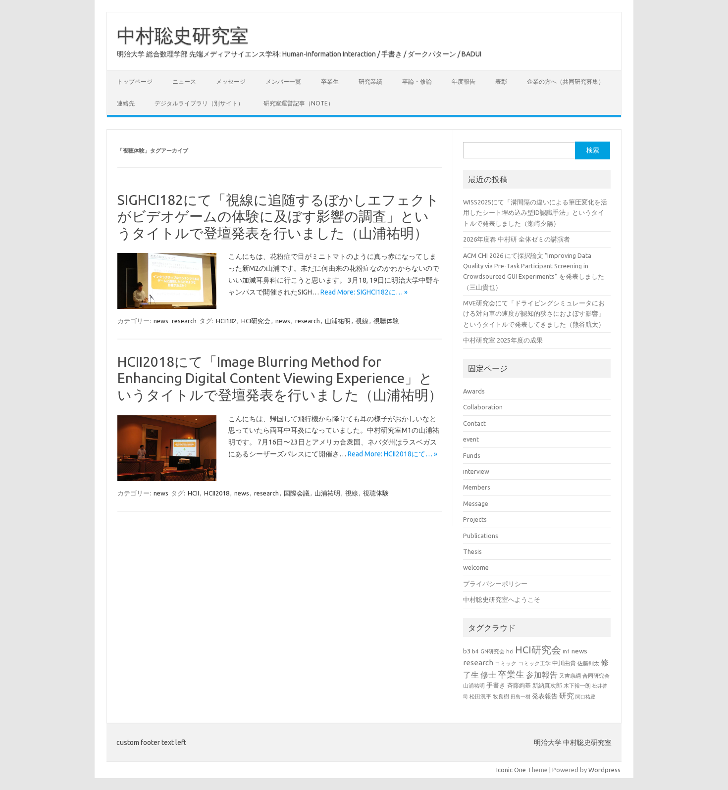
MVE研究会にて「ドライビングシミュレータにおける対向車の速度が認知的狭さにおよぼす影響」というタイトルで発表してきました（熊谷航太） (534, 313)
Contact (474, 423)
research (184, 320)
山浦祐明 (338, 320)
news (161, 320)
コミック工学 (534, 663)
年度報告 (463, 81)
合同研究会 (596, 676)
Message (475, 503)
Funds (471, 455)
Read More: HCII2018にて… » (392, 454)
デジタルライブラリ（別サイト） (199, 103)
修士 (488, 674)
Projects (475, 519)
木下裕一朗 (577, 686)
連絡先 (126, 103)
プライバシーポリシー (495, 583)
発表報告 (545, 695)
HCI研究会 (255, 320)
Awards (474, 391)
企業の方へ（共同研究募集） (565, 81)
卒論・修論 (417, 81)
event (471, 439)
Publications (480, 535)
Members (476, 487)
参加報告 (542, 674)
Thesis (472, 551)
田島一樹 (520, 696)
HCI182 (226, 320)
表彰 (501, 81)
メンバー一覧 (283, 81)
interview (476, 471)
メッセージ (231, 81)
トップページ (135, 81)
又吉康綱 (570, 676)
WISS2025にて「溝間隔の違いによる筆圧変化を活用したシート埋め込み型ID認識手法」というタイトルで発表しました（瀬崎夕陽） (535, 212)
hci (510, 651)
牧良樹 (501, 696)
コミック (506, 663)
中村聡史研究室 (183, 35)
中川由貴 (564, 663)
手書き (496, 685)
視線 (362, 320)
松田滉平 (480, 696)
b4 (475, 651)
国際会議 (297, 493)
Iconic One (511, 769)
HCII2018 (216, 493)
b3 (466, 650)
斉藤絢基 (519, 685)
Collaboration (483, 406)
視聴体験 (386, 320)
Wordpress (604, 769)
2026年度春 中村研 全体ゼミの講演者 (516, 239)
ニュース (184, 81)
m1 (566, 651)
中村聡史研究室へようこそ (501, 599)
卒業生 (330, 81)
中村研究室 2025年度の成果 (503, 340)
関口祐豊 (585, 696)
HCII (193, 493)
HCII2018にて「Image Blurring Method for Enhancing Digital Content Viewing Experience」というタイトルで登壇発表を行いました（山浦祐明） (279, 378)
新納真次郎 (547, 685)
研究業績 (370, 81)
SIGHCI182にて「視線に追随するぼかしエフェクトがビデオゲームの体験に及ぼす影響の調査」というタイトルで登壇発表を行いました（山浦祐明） (278, 216)
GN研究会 (492, 651)
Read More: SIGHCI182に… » (364, 292)
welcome (476, 567)
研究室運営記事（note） (298, 103)
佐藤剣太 (588, 663)
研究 (566, 695)
